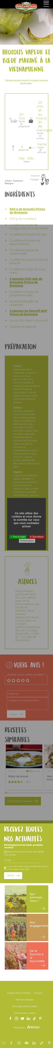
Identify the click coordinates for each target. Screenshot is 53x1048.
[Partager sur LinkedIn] (47, 180)
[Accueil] (26, 13)
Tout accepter (19, 537)
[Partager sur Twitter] (42, 183)
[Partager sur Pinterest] (47, 183)
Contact (38, 993)
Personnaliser (27, 541)
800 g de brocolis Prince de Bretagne (27, 210)
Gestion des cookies (25, 1013)
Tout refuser (37, 537)
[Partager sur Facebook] (42, 180)
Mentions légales (24, 999)
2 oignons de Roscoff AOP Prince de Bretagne (28, 312)
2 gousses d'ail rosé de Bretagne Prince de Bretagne (26, 282)
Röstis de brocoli (18, 776)
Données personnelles (24, 1006)
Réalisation (20, 1027)
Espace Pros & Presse (18, 993)
